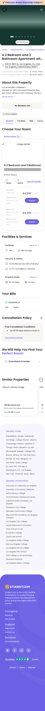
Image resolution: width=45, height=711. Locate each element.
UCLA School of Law (14, 529)
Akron (32, 474)
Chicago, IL (22, 466)
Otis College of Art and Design (19, 555)
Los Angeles (26, 470)
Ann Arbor (10, 462)
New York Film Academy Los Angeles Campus (22, 516)
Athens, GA (17, 455)
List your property (12, 641)
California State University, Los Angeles (19, 502)
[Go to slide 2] (42, 2)
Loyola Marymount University (18, 525)
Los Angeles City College (16, 521)
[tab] (13, 137)
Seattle (9, 459)
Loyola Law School (14, 536)
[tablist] (22, 137)
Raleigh (20, 451)
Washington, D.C (13, 470)
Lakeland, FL (30, 443)
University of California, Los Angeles (21, 485)
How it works (10, 619)
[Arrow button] (41, 318)
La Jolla (31, 447)
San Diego (10, 440)
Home (4, 49)
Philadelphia (11, 436)
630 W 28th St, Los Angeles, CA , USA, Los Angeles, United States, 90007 (22, 65)
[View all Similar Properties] (41, 380)
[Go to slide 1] (41, 2)
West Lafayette (20, 447)
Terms (22, 667)
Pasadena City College (16, 507)
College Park (29, 451)
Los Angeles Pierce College (17, 548)
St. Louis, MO (11, 466)
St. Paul (16, 459)
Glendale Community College (19, 511)
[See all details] (22, 152)
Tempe (20, 436)
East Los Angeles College (16, 544)
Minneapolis (11, 451)
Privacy (13, 667)
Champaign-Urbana (15, 443)
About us (8, 615)
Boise (26, 474)
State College (21, 462)
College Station (22, 440)
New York (10, 474)
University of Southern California (20, 489)
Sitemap (31, 667)
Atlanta (33, 440)
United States (16, 49)
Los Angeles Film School (16, 551)
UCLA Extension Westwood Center (21, 497)
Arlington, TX (25, 459)
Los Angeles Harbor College (18, 563)
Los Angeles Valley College (17, 540)
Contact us (9, 632)
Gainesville (29, 436)
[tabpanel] (22, 185)
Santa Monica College (15, 493)
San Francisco (30, 455)
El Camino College (14, 533)
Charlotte (19, 474)
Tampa (9, 447)
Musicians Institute (14, 559)
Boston (9, 455)
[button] (22, 96)
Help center (10, 628)
